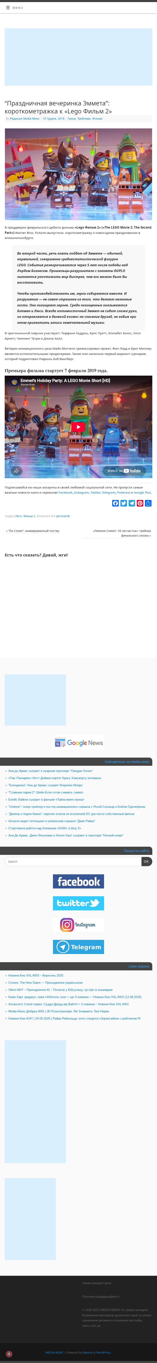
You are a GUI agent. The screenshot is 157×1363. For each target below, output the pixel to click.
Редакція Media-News (24, 118)
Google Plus (142, 492)
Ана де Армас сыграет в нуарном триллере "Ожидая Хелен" (50, 771)
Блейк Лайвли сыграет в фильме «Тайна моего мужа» (46, 799)
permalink (63, 516)
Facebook (65, 492)
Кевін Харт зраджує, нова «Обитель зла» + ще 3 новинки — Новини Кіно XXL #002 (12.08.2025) (74, 997)
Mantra (88, 1352)
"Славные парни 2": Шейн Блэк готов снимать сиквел (45, 792)
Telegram (109, 492)
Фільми (97, 118)
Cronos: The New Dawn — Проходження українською (45, 982)
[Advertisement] (78, 57)
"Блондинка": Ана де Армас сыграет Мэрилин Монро (45, 785)
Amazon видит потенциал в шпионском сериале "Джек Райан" (51, 821)
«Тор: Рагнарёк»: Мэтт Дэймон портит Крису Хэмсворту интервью (54, 778)
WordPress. (104, 1352)
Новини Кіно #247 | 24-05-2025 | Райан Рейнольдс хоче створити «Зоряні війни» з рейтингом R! (74, 1018)
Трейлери (84, 118)
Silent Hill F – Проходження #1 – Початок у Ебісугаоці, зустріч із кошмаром (60, 989)
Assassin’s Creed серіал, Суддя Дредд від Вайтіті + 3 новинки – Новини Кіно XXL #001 (68, 1004)
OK (145, 861)
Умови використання (96, 1283)
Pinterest (123, 492)
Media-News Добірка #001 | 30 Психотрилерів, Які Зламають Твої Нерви (58, 1011)
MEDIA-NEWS (54, 1352)
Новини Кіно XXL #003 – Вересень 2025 (35, 975)
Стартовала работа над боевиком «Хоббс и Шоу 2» (44, 828)
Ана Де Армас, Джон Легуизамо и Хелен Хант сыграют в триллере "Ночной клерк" (65, 835)
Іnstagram (81, 492)
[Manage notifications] (9, 1354)
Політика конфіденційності (100, 1296)
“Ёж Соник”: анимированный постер (32, 531)
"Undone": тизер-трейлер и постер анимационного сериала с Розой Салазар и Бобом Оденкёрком (76, 806)
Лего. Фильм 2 (25, 516)
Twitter (95, 492)
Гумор (72, 118)
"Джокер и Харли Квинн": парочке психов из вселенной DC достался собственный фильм (71, 814)
